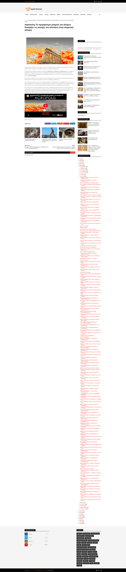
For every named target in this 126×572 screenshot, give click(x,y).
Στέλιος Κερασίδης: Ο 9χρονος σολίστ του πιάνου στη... (89, 288)
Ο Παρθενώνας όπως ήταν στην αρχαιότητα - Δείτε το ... (90, 429)
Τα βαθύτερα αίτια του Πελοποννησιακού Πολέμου (89, 296)
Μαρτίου (82, 505)
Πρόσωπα (85, 560)
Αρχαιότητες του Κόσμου (93, 540)
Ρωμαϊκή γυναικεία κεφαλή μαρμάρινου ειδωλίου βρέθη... (89, 360)
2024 (80, 162)
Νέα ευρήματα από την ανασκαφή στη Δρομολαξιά (88, 442)
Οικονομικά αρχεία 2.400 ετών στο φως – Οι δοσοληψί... (90, 200)
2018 (80, 515)
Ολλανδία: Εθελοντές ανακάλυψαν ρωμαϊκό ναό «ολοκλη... (89, 363)
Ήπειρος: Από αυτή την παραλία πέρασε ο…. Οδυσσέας (90, 456)
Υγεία (91, 563)
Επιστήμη (84, 551)
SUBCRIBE (46, 544)
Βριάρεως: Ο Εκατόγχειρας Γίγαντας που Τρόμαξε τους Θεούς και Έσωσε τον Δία (92, 78)
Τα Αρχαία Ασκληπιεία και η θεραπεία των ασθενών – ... (89, 304)
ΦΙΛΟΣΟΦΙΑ (82, 14)
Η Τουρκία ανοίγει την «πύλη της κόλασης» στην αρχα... (89, 317)
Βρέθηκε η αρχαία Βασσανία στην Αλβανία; (89, 368)
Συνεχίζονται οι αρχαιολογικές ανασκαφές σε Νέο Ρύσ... (90, 190)
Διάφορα (95, 542)
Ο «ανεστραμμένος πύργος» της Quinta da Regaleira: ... (90, 394)
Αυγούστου (83, 173)
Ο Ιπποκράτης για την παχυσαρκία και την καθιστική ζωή (89, 325)
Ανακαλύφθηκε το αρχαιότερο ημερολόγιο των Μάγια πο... (90, 487)
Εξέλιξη (78, 551)
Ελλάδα (78, 544)
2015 (80, 520)
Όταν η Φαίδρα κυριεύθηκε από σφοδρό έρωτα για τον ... (90, 355)
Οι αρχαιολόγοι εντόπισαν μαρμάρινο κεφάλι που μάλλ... (90, 397)
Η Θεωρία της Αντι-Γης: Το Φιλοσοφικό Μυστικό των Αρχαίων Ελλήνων (92, 67)
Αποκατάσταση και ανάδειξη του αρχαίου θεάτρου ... (89, 389)
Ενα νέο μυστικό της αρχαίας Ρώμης (88, 229)
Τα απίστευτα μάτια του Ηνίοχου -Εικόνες (65, 140)
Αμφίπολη (79, 533)
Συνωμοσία (79, 563)
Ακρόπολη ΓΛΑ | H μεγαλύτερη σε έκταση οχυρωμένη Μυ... (89, 410)
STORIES (79, 565)
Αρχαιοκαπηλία (80, 538)
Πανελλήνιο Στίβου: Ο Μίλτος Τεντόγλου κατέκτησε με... (89, 265)
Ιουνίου (82, 176)
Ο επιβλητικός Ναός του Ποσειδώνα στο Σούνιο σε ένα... (90, 243)
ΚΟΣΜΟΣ (59, 14)
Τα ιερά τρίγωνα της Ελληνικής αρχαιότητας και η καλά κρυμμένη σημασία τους (92, 57)
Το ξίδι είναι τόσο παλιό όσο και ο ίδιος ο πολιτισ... (89, 466)
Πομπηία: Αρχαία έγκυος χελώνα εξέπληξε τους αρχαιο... (90, 274)
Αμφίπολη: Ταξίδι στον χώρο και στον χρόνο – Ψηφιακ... (90, 344)
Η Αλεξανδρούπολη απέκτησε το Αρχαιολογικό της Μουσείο (90, 216)
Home (26, 1)
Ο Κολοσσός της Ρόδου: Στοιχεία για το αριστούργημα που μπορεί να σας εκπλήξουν (49, 140)
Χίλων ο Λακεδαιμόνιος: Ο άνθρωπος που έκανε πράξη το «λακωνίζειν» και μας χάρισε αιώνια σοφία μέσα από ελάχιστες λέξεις (92, 89)
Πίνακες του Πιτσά (84, 226)
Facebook (96, 47)
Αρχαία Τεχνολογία (95, 533)
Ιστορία (89, 551)
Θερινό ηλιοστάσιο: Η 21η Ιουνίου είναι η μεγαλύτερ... (89, 378)
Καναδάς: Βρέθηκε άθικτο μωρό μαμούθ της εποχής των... (90, 280)
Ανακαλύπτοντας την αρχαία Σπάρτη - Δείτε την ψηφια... (90, 306)
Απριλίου (82, 504)
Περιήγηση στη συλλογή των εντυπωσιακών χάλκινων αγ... (90, 249)
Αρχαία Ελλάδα (86, 533)
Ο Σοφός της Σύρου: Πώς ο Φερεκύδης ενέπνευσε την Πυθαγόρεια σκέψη (93, 132)
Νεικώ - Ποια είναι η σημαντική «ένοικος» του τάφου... (90, 381)
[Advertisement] (89, 29)
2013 (80, 523)
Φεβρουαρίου (83, 507)
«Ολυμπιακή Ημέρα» (84, 337)
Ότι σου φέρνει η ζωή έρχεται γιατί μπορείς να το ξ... (90, 224)
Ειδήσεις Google (81, 49)
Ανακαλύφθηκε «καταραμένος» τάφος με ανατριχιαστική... (89, 461)
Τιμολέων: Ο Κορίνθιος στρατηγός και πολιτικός (88, 358)
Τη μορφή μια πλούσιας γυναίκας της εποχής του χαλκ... (90, 285)
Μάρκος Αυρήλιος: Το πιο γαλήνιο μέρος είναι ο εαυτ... (90, 238)
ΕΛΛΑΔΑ (46, 14)
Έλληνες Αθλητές (86, 544)
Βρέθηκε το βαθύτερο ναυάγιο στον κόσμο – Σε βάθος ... (90, 282)
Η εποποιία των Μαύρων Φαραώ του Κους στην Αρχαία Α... (89, 484)
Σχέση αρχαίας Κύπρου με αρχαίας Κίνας (89, 182)
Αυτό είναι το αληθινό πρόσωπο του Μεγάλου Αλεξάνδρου (90, 426)
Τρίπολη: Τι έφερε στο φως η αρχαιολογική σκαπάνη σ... (89, 210)
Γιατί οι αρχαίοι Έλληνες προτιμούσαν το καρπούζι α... (89, 366)
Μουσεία (79, 556)
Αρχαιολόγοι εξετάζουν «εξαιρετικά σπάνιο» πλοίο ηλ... (90, 370)
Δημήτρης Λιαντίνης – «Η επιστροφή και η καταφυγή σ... (89, 235)
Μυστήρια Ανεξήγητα (93, 556)
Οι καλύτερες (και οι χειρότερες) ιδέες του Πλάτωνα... (89, 434)
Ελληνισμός (92, 549)
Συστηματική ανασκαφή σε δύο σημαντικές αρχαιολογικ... (89, 187)
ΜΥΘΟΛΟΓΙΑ (52, 14)
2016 (80, 518)
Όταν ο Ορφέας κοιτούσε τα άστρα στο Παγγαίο (90, 195)
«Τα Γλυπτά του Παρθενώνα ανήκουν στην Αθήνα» (89, 386)
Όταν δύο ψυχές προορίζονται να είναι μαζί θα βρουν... (90, 241)
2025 (80, 160)
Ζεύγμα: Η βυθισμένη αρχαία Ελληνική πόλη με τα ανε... (90, 497)
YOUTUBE (30, 544)
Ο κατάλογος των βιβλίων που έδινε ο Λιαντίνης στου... (88, 181)
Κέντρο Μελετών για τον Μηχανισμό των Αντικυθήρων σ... (89, 421)
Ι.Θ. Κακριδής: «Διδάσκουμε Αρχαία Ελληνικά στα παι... (90, 185)
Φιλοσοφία (97, 563)
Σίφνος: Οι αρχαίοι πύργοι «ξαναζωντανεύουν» (90, 230)
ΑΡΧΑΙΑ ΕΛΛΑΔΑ (33, 14)
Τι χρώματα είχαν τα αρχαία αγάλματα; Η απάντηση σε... (89, 328)
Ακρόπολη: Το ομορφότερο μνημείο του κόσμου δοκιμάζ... (89, 347)
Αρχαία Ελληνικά (81, 115)
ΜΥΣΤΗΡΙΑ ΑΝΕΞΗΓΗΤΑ (67, 14)
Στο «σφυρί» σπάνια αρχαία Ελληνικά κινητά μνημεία (90, 301)
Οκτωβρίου (83, 169)
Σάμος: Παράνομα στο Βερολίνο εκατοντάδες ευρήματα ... (90, 489)
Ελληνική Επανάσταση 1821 (82, 549)
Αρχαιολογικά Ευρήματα (82, 540)
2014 (80, 522)
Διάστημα (84, 542)
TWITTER (30, 537)
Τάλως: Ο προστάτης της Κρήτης (87, 251)
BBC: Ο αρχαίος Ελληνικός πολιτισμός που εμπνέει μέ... (90, 492)
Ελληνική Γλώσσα (91, 547)
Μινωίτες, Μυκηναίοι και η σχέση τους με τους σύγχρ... (90, 375)
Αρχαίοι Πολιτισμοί (89, 535)
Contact (29, 1)
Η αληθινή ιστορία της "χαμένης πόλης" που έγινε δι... (90, 267)
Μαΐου (81, 502)
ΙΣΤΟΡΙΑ (41, 14)
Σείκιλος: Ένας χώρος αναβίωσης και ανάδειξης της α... (90, 399)
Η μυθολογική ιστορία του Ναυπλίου (88, 247)
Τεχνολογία (86, 563)
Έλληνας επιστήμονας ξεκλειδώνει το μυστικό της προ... (90, 415)
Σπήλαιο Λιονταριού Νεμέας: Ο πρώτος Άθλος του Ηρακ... (90, 352)
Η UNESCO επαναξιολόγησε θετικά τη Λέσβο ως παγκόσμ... (90, 440)
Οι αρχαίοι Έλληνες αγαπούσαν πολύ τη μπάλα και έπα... (89, 178)
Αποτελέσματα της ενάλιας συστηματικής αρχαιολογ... (89, 373)
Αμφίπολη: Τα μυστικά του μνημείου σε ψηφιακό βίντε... (89, 450)
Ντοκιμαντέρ (79, 558)
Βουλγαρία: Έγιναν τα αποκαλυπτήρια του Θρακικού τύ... (89, 479)
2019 (80, 514)
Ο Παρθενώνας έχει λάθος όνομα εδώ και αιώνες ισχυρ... (89, 418)
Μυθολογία (85, 556)
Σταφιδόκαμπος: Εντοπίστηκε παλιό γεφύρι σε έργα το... (90, 290)
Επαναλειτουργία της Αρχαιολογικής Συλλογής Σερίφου (90, 218)
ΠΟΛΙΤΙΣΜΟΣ (76, 14)
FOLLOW (46, 537)
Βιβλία (78, 542)
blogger (72, 152)
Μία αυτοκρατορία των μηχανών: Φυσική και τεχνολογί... (90, 464)
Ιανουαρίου (83, 509)
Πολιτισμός (79, 560)
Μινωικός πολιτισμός (92, 554)
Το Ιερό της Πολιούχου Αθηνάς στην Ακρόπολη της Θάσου (90, 407)
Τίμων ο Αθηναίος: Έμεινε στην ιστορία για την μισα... (90, 402)
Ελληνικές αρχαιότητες (32, 20)
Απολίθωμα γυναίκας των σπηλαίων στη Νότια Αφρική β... (90, 197)
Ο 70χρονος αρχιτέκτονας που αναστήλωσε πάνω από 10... (90, 256)
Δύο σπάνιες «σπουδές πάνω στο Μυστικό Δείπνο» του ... (89, 208)
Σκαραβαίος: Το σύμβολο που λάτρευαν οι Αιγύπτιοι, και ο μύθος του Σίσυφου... (92, 95)
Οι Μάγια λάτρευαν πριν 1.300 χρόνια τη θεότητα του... (89, 458)
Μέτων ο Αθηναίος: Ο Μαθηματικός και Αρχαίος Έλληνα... (90, 495)
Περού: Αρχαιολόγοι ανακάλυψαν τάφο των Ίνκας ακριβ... (89, 320)
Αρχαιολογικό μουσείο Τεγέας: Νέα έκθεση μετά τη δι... (90, 448)
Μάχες (78, 554)
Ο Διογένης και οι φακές (85, 272)
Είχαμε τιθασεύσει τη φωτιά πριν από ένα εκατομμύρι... (89, 405)
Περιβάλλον (92, 558)
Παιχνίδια (86, 558)
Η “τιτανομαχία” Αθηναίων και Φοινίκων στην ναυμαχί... (90, 333)
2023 (80, 163)
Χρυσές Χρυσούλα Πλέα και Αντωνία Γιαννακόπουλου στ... (88, 312)
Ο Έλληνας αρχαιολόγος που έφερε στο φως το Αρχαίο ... (90, 453)
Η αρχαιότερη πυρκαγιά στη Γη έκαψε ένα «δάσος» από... (89, 205)
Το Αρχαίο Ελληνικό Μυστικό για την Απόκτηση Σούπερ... (90, 437)
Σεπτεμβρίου (83, 171)
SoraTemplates (32, 570)
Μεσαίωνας (84, 554)
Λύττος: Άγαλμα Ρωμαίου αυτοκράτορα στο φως (89, 202)
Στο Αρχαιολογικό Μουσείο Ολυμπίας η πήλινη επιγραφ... (90, 277)
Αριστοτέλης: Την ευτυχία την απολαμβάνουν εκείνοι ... (90, 342)
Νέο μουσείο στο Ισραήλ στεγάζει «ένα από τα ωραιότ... (90, 213)
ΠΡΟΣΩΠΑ (89, 14)
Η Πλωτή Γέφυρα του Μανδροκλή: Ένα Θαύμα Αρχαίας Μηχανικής (92, 106)
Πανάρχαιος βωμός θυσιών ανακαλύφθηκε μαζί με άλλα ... (90, 445)
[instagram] (101, 570)
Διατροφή (89, 542)
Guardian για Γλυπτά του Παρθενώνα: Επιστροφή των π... (88, 423)
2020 (80, 512)
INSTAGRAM (31, 541)
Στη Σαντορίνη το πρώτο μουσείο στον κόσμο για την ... (90, 500)
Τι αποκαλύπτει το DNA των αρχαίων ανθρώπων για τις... (88, 253)
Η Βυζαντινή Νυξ (83, 227)
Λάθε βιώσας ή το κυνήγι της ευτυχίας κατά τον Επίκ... (90, 293)
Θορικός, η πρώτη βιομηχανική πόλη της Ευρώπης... (89, 431)
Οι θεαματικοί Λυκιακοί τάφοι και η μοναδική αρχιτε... (90, 383)
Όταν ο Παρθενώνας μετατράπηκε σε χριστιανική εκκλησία (88, 322)
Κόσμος (94, 551)
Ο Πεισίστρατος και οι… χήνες (86, 468)
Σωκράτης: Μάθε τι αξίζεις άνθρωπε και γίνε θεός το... (90, 270)
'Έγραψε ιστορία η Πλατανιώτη (87, 335)
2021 (80, 511)
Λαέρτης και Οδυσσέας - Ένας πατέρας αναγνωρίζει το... (88, 391)
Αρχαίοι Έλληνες (80, 535)
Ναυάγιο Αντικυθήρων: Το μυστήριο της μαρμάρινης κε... (89, 339)
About (33, 1)
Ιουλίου (82, 174)
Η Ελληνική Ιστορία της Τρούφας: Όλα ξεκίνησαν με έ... (88, 193)
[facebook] (94, 1)
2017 (80, 517)
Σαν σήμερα (92, 560)
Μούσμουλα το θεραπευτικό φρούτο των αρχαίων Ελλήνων (89, 298)
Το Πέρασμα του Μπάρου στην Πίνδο (88, 245)
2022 (80, 165)
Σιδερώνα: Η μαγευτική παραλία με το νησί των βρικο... (90, 262)
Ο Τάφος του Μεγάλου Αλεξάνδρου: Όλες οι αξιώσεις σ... (89, 470)
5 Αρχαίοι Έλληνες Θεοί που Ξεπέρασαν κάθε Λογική (30, 140)
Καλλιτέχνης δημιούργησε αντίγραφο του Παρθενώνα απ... (89, 350)
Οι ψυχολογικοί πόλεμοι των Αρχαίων (88, 258)
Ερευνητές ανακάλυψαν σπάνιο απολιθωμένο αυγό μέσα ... (90, 330)
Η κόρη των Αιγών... (84, 260)
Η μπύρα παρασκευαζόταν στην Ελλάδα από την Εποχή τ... (90, 221)
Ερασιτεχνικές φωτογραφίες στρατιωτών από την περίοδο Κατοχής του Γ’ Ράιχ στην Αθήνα (92, 84)
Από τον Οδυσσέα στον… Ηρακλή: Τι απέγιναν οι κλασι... (90, 473)
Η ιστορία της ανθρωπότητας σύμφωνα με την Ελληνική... (90, 314)
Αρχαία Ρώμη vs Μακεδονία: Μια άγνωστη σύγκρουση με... (89, 309)
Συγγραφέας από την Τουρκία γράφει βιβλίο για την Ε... (90, 481)
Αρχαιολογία (88, 538)
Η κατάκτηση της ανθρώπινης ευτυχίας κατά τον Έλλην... (90, 476)
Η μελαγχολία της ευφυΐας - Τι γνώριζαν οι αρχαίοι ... (89, 233)
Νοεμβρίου (82, 168)
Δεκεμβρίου (83, 166)
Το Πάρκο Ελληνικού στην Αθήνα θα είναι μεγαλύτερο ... (89, 413)
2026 (80, 159)
